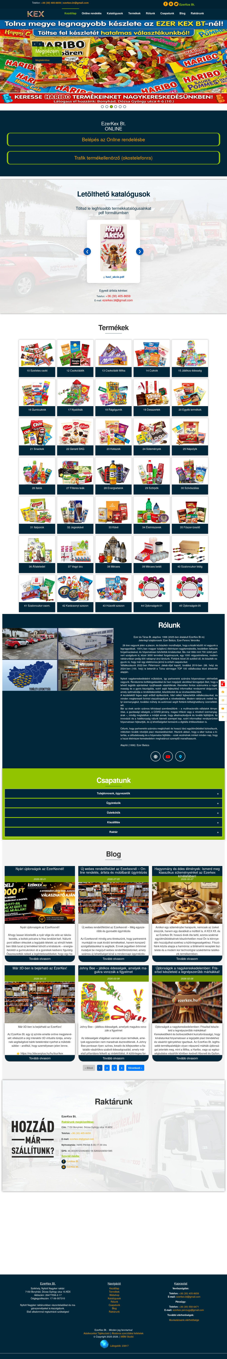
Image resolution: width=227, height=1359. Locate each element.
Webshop (114, 1295)
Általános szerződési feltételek (127, 1333)
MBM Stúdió (127, 1336)
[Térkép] (181, 756)
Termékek (134, 13)
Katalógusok (115, 13)
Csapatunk (167, 13)
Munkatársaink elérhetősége (184, 1320)
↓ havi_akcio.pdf (113, 277)
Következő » (135, 1067)
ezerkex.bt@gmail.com (76, 2)
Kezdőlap (70, 13)
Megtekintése (42, 60)
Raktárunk (197, 13)
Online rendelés (92, 13)
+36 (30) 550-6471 (189, 1306)
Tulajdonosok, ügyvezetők (113, 793)
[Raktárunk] (157, 756)
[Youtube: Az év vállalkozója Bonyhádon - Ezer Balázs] (223, 708)
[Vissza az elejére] (223, 717)
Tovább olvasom (40, 958)
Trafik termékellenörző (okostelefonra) (113, 157)
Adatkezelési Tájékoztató (97, 1333)
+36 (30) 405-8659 (51, 2)
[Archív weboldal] (223, 684)
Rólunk (150, 13)
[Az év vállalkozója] (169, 756)
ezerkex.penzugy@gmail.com (188, 1310)
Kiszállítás (113, 822)
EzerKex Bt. (72, 1161)
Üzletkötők (113, 812)
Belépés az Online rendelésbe (113, 139)
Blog (182, 13)
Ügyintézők (113, 803)
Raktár (113, 832)
